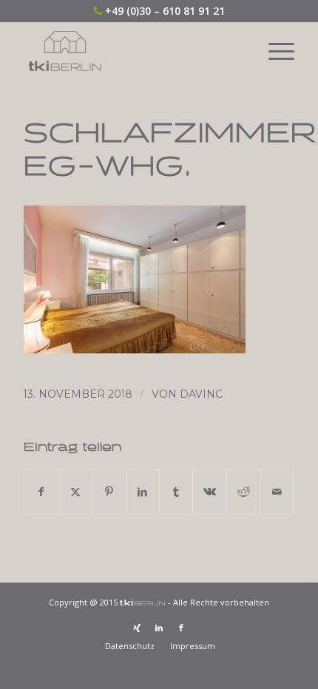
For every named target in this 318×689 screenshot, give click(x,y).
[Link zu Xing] (137, 628)
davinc (201, 394)
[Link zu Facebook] (181, 628)
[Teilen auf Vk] (209, 491)
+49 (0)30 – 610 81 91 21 (165, 11)
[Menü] (274, 51)
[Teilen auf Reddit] (243, 491)
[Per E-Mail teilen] (276, 491)
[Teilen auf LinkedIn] (142, 491)
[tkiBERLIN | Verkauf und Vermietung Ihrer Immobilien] (132, 51)
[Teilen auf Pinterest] (108, 491)
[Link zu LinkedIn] (159, 628)
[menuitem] (274, 51)
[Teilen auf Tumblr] (176, 491)
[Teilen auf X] (75, 491)
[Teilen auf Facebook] (41, 491)
